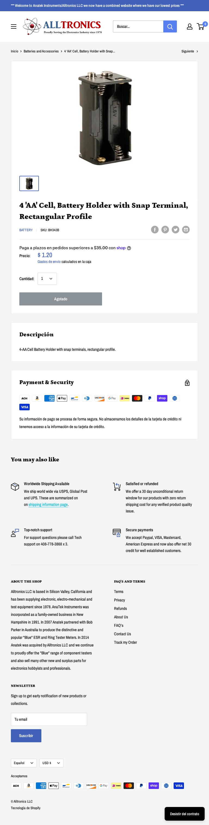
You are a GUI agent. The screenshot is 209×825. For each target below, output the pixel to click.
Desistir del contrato (184, 813)
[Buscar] (170, 26)
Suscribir (26, 735)
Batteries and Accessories (41, 51)
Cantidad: (26, 278)
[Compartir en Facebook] (155, 229)
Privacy (119, 600)
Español (19, 763)
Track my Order (125, 642)
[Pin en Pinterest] (165, 229)
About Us (121, 617)
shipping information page (48, 504)
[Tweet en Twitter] (175, 229)
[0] (200, 26)
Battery (26, 230)
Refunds (120, 608)
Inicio (14, 51)
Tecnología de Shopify (26, 808)
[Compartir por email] (186, 229)
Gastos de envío (49, 261)
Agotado (60, 299)
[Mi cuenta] (189, 26)
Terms (118, 591)
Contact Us (122, 634)
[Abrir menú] (13, 26)
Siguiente (188, 51)
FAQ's (118, 625)
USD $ (46, 763)
